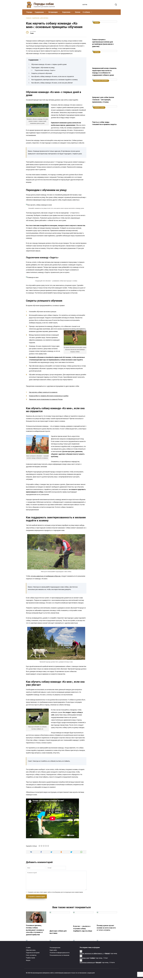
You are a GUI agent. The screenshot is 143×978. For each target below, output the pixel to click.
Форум (85, 4)
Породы (29, 12)
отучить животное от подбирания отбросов (45, 576)
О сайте (28, 947)
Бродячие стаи (84, 958)
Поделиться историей (32, 952)
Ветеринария (53, 12)
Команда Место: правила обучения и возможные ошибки (48, 396)
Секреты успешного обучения (41, 73)
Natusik (98, 962)
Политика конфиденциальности (59, 952)
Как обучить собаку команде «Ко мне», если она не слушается (52, 76)
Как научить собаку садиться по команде (43, 392)
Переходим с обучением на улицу (43, 67)
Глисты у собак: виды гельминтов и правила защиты (104, 123)
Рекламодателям (55, 947)
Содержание (39, 12)
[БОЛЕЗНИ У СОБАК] (104, 118)
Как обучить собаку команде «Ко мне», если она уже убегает (52, 83)
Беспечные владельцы (87, 962)
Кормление (66, 12)
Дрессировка (44, 18)
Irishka (92, 958)
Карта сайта (53, 950)
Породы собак (44, 4)
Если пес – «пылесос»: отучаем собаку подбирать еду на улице (82, 928)
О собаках (86, 12)
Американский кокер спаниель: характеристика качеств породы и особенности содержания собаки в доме (104, 71)
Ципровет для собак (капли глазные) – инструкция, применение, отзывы (103, 99)
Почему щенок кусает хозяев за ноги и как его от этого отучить (106, 928)
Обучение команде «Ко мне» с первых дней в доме (49, 64)
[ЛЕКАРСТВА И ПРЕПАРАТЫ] (104, 94)
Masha (107, 953)
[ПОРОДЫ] (104, 64)
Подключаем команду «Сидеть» (45, 70)
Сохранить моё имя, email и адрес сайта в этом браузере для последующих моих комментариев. (55, 892)
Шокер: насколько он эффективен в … (92, 953)
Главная (28, 18)
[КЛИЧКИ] (104, 36)
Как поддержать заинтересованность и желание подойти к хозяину (54, 79)
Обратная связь (31, 950)
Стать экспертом (31, 955)
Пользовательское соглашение (59, 955)
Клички (77, 12)
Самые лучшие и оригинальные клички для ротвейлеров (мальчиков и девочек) (102, 43)
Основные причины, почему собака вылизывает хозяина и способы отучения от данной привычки (35, 930)
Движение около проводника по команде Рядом (45, 399)
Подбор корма (30, 958)
